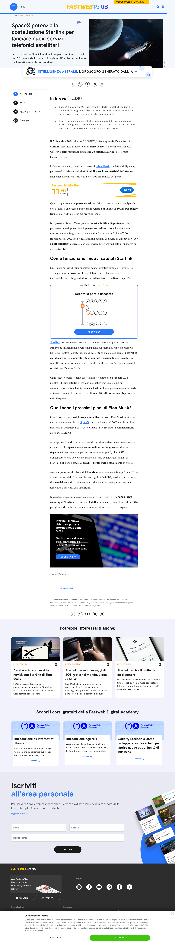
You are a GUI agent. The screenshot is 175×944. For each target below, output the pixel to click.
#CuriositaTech (66, 588)
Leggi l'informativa (19, 813)
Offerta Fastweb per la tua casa (129, 2)
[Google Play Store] (48, 897)
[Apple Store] (22, 897)
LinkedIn (73, 84)
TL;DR (74, 98)
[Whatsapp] (109, 886)
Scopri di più (68, 557)
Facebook (87, 84)
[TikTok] (89, 886)
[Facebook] (119, 886)
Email (102, 84)
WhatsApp (95, 84)
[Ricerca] (158, 7)
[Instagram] (79, 886)
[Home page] (87, 7)
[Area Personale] (163, 7)
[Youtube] (99, 886)
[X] (129, 886)
